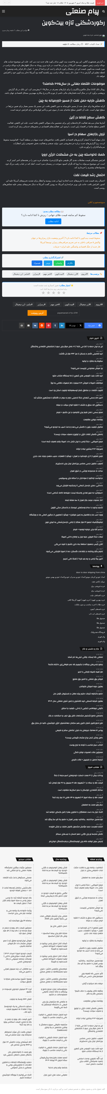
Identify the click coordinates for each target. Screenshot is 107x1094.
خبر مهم (54, 304)
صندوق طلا (101, 618)
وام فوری (101, 637)
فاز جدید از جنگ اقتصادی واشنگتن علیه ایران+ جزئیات (76, 246)
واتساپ (59, 263)
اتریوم (98, 304)
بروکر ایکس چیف (98, 581)
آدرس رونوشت (37, 313)
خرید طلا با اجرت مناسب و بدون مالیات (90, 604)
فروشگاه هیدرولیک (98, 632)
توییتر (48, 263)
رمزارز (41, 304)
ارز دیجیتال (84, 304)
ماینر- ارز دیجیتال (23, 304)
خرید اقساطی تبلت (97, 595)
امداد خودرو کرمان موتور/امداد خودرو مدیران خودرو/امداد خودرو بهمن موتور (75, 577)
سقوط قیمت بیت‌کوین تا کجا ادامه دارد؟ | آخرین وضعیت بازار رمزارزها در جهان (65, 238)
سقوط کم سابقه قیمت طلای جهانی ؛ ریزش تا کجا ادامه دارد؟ (53, 215)
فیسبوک (37, 263)
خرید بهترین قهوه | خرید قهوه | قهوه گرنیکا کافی (86, 600)
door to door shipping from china (90, 572)
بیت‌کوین (69, 304)
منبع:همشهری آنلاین (96, 202)
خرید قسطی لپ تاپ (97, 614)
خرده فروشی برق (98, 586)
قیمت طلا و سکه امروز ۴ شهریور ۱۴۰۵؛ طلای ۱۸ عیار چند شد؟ (70, 3)
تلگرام (70, 263)
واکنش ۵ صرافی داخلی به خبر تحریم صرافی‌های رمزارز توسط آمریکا (70, 242)
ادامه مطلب (53, 221)
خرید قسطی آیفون (97, 609)
